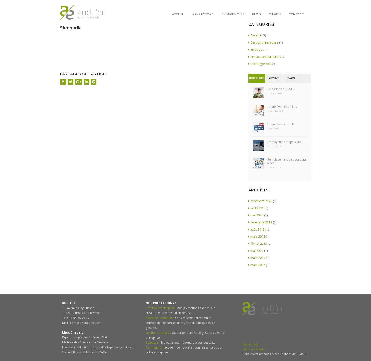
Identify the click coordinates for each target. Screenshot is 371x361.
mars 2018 (257, 236)
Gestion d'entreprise (264, 42)
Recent (274, 78)
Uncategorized (260, 64)
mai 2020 (256, 215)
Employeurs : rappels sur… (285, 142)
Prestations (203, 14)
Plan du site (250, 344)
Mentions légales (254, 349)
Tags (291, 78)
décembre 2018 (261, 222)
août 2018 (257, 229)
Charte (275, 14)
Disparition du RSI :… (281, 89)
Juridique (256, 49)
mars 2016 (257, 265)
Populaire (256, 78)
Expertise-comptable (160, 318)
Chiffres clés (233, 14)
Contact (296, 14)
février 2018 (258, 243)
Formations (154, 347)
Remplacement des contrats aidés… (286, 161)
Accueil (178, 14)
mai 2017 (256, 251)
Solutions (152, 342)
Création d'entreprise (160, 308)
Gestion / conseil (157, 333)
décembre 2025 (261, 201)
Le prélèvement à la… (282, 106)
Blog (256, 14)
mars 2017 (257, 258)
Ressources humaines (265, 57)
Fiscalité (256, 35)
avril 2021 (257, 208)
